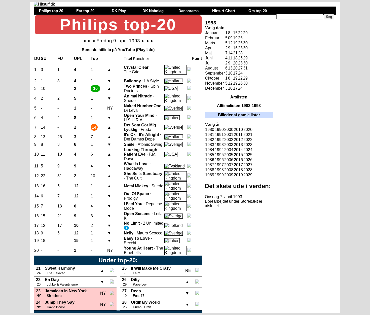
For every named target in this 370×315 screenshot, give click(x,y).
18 (235, 58)
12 (230, 43)
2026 (247, 160)
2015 (238, 155)
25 (240, 58)
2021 (247, 134)
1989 (209, 175)
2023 (247, 145)
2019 (238, 175)
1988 (209, 170)
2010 (238, 129)
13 (230, 68)
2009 (228, 175)
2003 (228, 145)
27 (240, 68)
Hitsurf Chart (223, 11)
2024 (247, 150)
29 (245, 33)
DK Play (119, 11)
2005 (228, 155)
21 (235, 53)
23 (240, 48)
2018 (238, 170)
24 (240, 73)
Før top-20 (85, 11)
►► (150, 41)
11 (230, 58)
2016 (238, 160)
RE (188, 270)
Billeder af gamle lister (239, 115)
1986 (209, 160)
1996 (219, 160)
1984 (209, 150)
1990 (219, 129)
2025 (247, 155)
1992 (219, 139)
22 (240, 33)
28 (240, 53)
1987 (209, 165)
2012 (238, 139)
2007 (228, 165)
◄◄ (86, 41)
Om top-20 (257, 11)
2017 (238, 165)
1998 (219, 170)
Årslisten (238, 97)
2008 (228, 170)
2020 (247, 129)
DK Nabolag (153, 11)
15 (235, 33)
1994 (219, 150)
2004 (228, 150)
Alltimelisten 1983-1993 (239, 105)
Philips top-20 (51, 11)
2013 (238, 145)
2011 (238, 134)
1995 (219, 155)
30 (245, 48)
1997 (219, 165)
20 (235, 68)
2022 (247, 139)
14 (230, 53)
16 (235, 48)
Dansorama (188, 11)
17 (235, 73)
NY (110, 108)
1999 (219, 175)
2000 (228, 129)
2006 (228, 160)
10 (230, 73)
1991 (219, 134)
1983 (209, 145)
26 (240, 38)
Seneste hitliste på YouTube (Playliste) (118, 50)
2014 (238, 150)
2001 (228, 134)
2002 (228, 139)
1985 (209, 155)
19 (235, 38)
